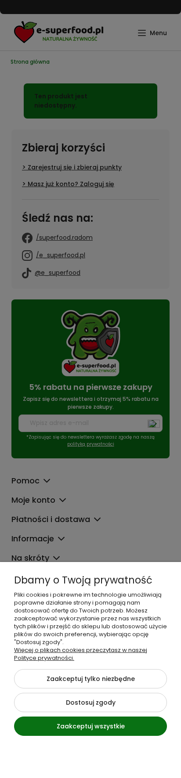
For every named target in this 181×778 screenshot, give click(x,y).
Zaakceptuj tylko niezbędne (91, 678)
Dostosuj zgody (91, 702)
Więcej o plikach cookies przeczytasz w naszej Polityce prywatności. (80, 654)
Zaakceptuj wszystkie (91, 726)
